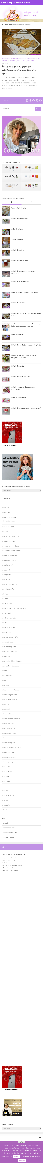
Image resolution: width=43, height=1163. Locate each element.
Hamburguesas (10, 521)
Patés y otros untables (11, 690)
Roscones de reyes (9, 757)
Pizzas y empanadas (10, 699)
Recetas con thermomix (11, 719)
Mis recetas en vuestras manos (12, 865)
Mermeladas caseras (10, 651)
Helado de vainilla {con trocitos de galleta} (26, 345)
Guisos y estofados (9, 618)
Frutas (5, 594)
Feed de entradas (9, 828)
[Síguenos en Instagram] (27, 100)
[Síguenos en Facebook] (33, 100)
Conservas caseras (9, 560)
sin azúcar (6, 767)
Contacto (5, 863)
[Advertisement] (21, 969)
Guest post (7, 613)
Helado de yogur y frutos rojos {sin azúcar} (26, 408)
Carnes (5, 531)
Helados (6, 623)
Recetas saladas (26, 58)
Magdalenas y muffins (10, 637)
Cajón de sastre (8, 527)
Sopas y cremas (8, 795)
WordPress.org (8, 837)
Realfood (6, 709)
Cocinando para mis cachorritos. (15, 2)
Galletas (6, 599)
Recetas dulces (8, 723)
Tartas (5, 800)
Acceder (6, 823)
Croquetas (7, 575)
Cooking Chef (7, 565)
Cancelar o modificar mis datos (31, 1156)
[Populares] (12, 202)
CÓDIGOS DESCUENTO (9, 860)
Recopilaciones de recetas (12, 747)
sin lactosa (21, 61)
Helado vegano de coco (19, 261)
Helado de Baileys (17, 250)
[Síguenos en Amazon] (30, 100)
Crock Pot (6, 570)
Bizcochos (6, 512)
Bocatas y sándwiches (10, 517)
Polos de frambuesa (18, 397)
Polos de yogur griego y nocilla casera (24, 292)
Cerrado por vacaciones (11, 536)
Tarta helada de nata (18, 208)
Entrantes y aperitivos (10, 584)
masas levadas (8, 642)
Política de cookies (8, 868)
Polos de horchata (17, 334)
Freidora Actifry (8, 589)
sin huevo (12, 61)
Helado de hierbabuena (19, 218)
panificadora (7, 675)
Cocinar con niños (9, 541)
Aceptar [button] (16, 1156)
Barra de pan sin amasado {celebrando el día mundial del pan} (19, 70)
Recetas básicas (13, 58)
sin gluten (6, 776)
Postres (6, 704)
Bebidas (6, 508)
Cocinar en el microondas (12, 551)
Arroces (6, 503)
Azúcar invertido (17, 239)
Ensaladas (6, 579)
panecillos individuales (11, 666)
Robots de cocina (9, 752)
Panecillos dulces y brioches (12, 661)
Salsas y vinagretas (9, 762)
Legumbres (7, 632)
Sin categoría (7, 771)
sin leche (30, 61)
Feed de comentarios (10, 832)
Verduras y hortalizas (10, 810)
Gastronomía (7, 603)
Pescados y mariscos (10, 695)
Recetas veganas (9, 743)
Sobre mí (5, 873)
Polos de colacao (17, 229)
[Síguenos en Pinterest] (37, 100)
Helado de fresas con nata (20, 376)
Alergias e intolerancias (9, 858)
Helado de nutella (17, 366)
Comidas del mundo (10, 555)
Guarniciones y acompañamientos (15, 608)
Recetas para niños (9, 733)
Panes (4, 58)
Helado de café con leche (20, 282)
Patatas (6, 685)
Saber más (22, 1160)
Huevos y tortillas (9, 627)
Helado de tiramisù (18, 303)
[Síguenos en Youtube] (40, 100)
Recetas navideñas (9, 728)
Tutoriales (6, 805)
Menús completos (9, 647)
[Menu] (40, 2)
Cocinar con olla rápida (11, 546)
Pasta (5, 680)
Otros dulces (7, 656)
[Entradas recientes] (31, 202)
